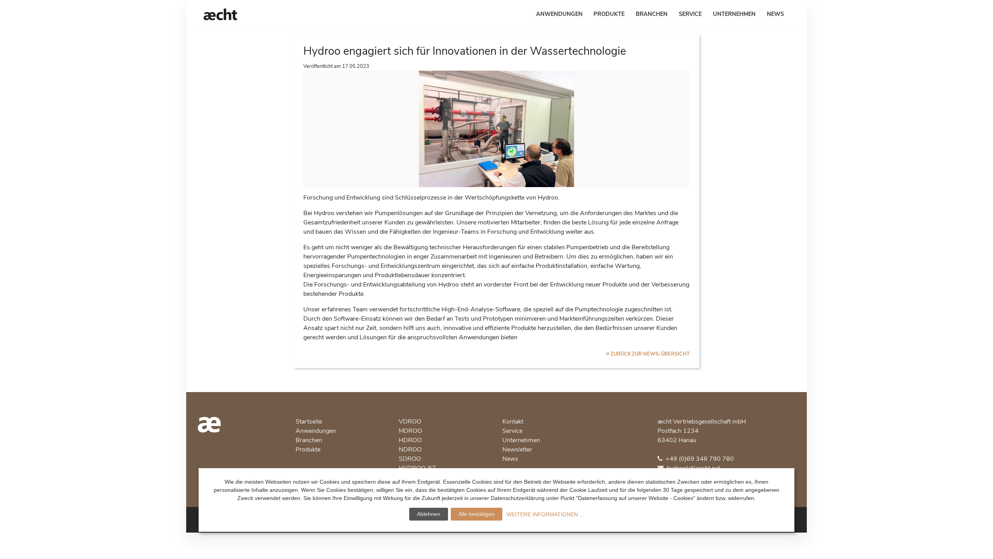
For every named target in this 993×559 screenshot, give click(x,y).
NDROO (410, 449)
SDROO (410, 459)
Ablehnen (428, 514)
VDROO (410, 421)
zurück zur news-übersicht (648, 354)
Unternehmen (734, 14)
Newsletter (517, 449)
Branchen (652, 14)
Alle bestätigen (476, 514)
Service (690, 14)
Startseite (309, 421)
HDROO (410, 440)
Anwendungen (559, 14)
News (775, 14)
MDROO (410, 431)
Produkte (609, 14)
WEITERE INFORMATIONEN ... (545, 514)
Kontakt (512, 421)
